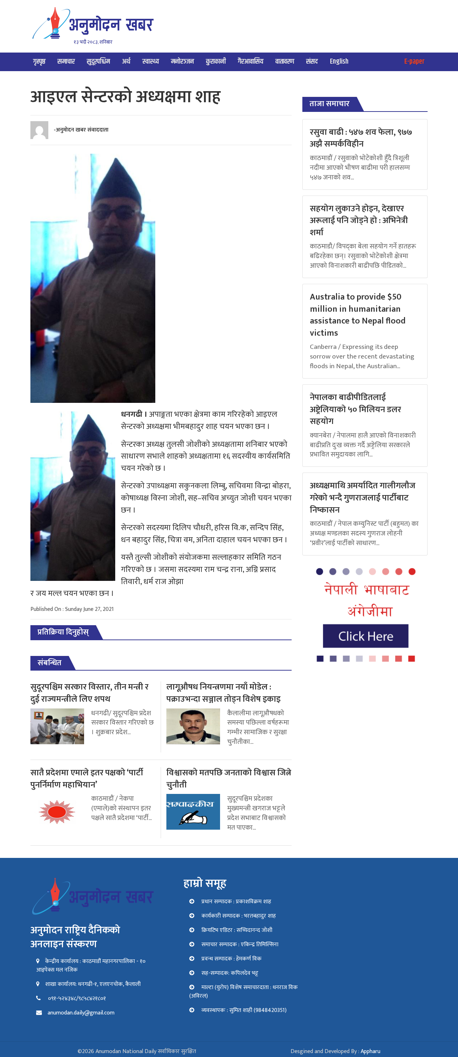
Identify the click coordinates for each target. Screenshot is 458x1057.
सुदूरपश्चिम (98, 61)
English (339, 61)
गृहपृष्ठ (39, 61)
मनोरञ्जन (182, 61)
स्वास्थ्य (150, 61)
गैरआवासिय (250, 61)
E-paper (414, 61)
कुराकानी (216, 61)
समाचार (66, 61)
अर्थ (126, 61)
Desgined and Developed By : (335, 1051)
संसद (312, 61)
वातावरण (285, 61)
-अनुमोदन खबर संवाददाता (81, 130)
